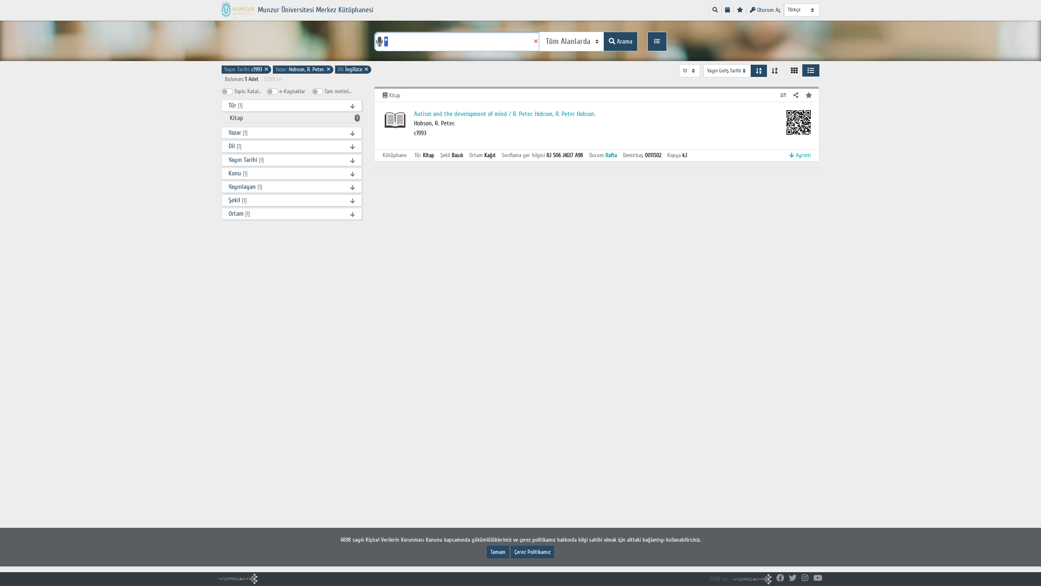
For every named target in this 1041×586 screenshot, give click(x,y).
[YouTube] (817, 578)
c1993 (246, 69)
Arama (623, 41)
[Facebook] (780, 578)
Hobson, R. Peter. (303, 69)
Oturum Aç (768, 10)
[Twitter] (793, 578)
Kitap (294, 118)
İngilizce (353, 69)
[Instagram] (804, 578)
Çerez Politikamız (532, 552)
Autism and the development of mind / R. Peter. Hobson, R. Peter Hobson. (505, 114)
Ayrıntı (802, 155)
